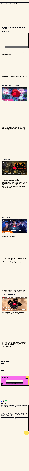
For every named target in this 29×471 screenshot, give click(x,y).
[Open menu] (1, 1)
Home (1, 3)
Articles (4, 3)
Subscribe (14, 383)
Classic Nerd (3, 31)
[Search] (28, 1)
